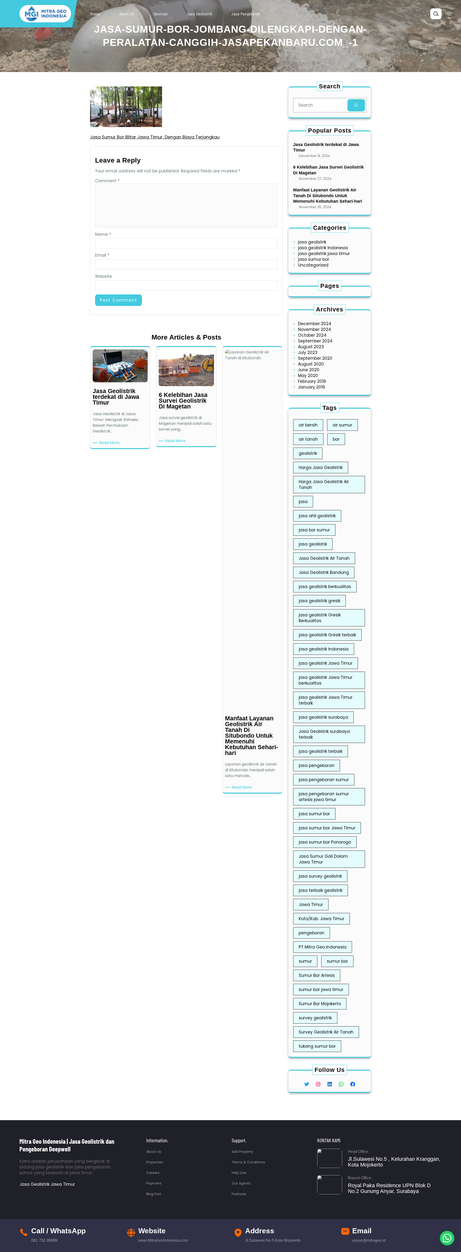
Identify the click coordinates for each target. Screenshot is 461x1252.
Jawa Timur (311, 904)
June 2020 (308, 370)
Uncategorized (313, 265)
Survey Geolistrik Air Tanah (326, 1032)
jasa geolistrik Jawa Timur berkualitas (325, 680)
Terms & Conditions (248, 1162)
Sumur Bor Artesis (317, 975)
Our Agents (241, 1183)
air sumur (342, 425)
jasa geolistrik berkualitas (325, 587)
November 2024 (314, 329)
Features (239, 1193)
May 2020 (308, 375)
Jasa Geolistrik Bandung (324, 572)
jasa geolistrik (312, 242)
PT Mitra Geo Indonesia (322, 947)
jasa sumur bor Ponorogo (325, 842)
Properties (154, 1162)
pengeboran (311, 933)
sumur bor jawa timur (321, 989)
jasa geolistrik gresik (319, 601)
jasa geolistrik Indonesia (323, 248)
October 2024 (312, 335)
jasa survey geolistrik (320, 876)
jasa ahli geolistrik (317, 516)
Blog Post (153, 1193)
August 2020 (311, 364)
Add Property (242, 1151)
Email (102, 255)
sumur (305, 961)
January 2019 (311, 387)
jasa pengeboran (316, 765)
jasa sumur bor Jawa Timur (327, 828)
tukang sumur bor (317, 1046)
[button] (447, 1238)
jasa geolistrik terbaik (320, 751)
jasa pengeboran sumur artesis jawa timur (324, 796)
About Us (153, 1151)
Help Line (239, 1172)
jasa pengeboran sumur (324, 780)
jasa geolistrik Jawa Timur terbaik (325, 700)
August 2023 (311, 347)
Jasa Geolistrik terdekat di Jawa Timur (326, 147)
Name (103, 234)
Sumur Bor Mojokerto (320, 1004)
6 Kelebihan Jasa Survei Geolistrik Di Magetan (328, 170)
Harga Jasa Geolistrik (321, 467)
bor (336, 439)
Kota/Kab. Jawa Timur (321, 919)
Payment (154, 1183)
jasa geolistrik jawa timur (324, 253)
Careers (152, 1172)
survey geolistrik (315, 1018)
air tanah (308, 439)
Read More (110, 443)
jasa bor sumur (314, 530)
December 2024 (314, 324)
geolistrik (308, 453)
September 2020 (315, 358)
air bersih (308, 425)
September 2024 (315, 341)
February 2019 (312, 381)
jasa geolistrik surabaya (323, 717)
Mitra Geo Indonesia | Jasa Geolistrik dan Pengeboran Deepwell (66, 1145)
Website (103, 276)
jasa (303, 501)
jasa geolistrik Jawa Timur (325, 663)
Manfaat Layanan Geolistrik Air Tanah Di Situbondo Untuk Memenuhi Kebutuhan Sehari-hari (327, 196)
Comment (107, 181)
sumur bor (337, 961)
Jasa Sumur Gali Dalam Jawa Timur (323, 859)
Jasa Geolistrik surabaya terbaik (324, 734)
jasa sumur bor (313, 259)
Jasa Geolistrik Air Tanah (324, 558)
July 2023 (307, 352)
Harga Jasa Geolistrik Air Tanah (324, 484)
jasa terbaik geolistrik (320, 890)
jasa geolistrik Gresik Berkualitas (320, 618)
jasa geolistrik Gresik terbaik (327, 635)
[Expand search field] (436, 13)
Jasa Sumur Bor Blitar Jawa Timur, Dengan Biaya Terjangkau (154, 137)
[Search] (356, 105)
